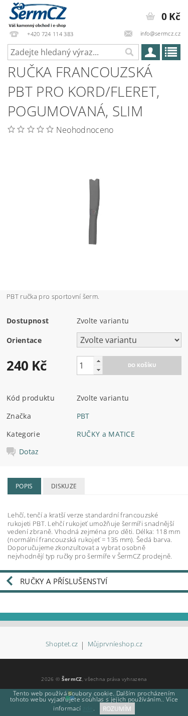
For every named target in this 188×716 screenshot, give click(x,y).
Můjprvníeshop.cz (115, 644)
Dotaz (29, 451)
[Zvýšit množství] (98, 361)
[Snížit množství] (98, 370)
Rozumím (117, 708)
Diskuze (64, 486)
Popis (24, 486)
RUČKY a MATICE (106, 434)
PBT (83, 416)
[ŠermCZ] (37, 13)
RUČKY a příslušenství (64, 581)
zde (88, 708)
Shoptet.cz (62, 644)
